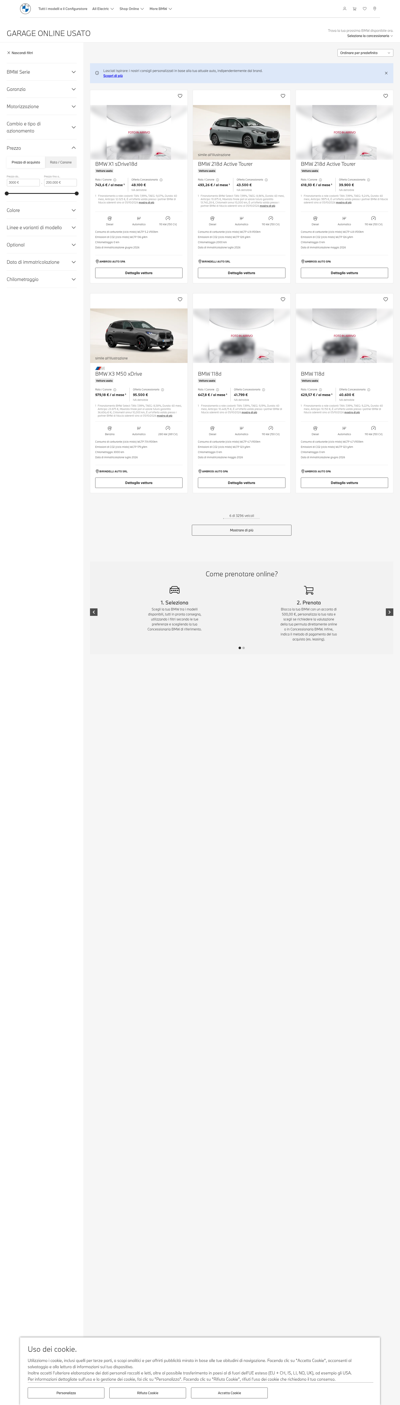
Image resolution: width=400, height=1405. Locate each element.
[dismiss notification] (386, 73)
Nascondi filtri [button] (22, 53)
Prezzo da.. (13, 176)
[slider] (7, 193)
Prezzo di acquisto (26, 162)
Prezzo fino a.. (52, 176)
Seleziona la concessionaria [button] (368, 35)
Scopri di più (113, 75)
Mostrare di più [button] (241, 530)
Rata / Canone (61, 162)
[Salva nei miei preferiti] (180, 95)
